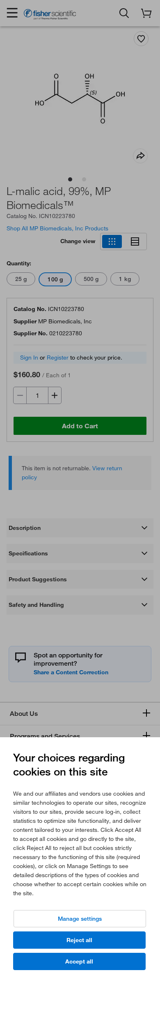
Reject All (79, 940)
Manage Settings (80, 918)
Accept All (79, 961)
